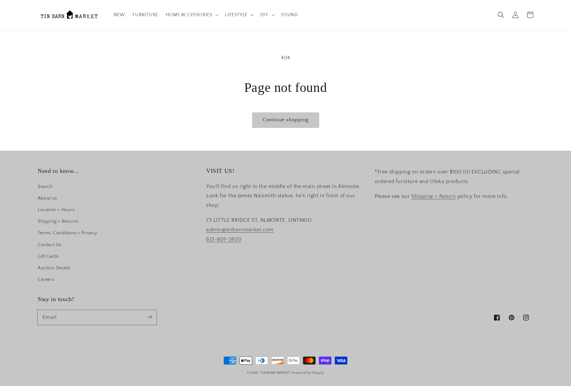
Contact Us (49, 245)
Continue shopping (286, 120)
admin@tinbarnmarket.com (240, 230)
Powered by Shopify (307, 373)
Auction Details (54, 268)
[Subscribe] (149, 317)
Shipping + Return (433, 196)
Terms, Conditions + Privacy (67, 233)
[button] (501, 15)
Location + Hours (56, 209)
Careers (46, 279)
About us (47, 198)
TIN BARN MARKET (275, 373)
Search (45, 186)
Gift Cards (48, 256)
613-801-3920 (223, 239)
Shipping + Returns (58, 221)
